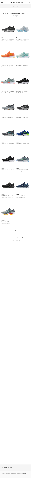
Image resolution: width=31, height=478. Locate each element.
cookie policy (24, 473)
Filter (15, 6)
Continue (4, 475)
